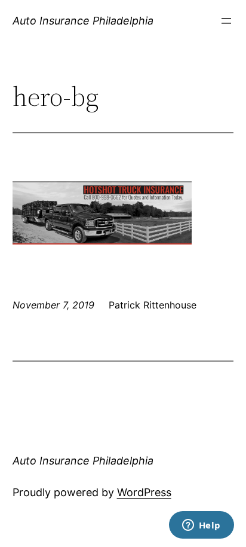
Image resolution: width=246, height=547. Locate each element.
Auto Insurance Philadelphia (83, 20)
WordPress (144, 492)
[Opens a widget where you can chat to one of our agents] (201, 526)
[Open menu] (226, 21)
